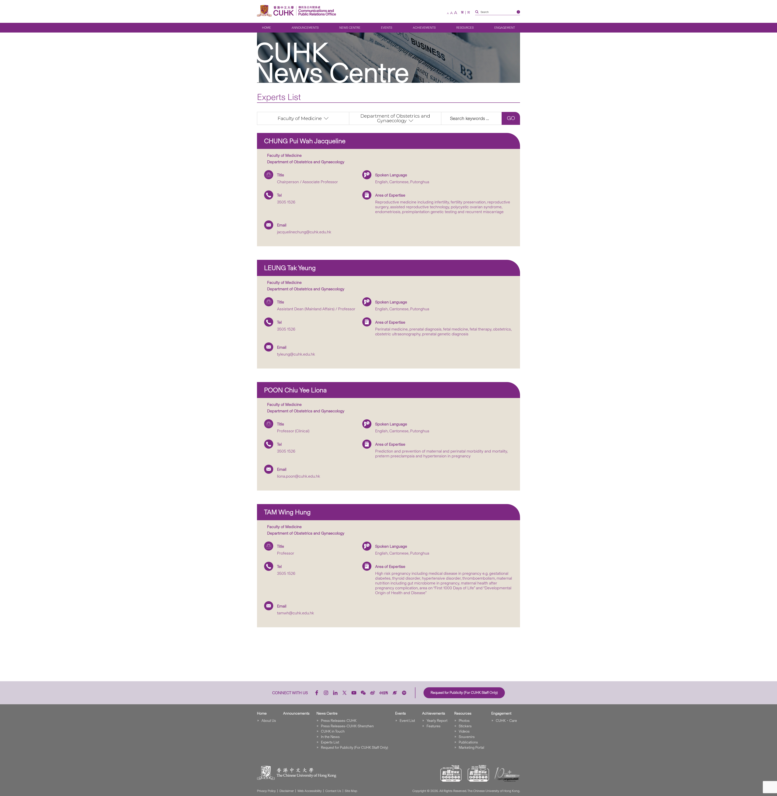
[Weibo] (372, 692)
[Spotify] (404, 692)
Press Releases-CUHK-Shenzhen (347, 726)
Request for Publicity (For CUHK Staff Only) (354, 747)
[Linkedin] (335, 692)
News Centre (349, 27)
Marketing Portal (471, 747)
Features (434, 726)
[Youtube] (353, 692)
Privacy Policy (266, 791)
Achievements (424, 27)
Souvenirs (467, 737)
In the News (330, 737)
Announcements (305, 27)
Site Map (351, 791)
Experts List (330, 742)
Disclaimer (286, 791)
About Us (268, 720)
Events (386, 27)
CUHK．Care (506, 720)
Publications (468, 742)
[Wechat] (363, 692)
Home (266, 27)
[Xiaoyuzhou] (394, 692)
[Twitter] (344, 692)
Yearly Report (437, 720)
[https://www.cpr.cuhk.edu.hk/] (316, 11)
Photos (464, 720)
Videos (464, 731)
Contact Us (333, 791)
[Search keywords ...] (471, 118)
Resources (465, 27)
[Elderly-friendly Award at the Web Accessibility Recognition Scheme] (478, 773)
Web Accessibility (309, 791)
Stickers (465, 726)
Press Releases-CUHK (339, 720)
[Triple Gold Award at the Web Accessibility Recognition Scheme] (451, 773)
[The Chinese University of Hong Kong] (276, 11)
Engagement (504, 27)
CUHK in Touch (333, 731)
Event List (407, 720)
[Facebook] (316, 692)
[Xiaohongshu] (383, 692)
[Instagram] (326, 692)
